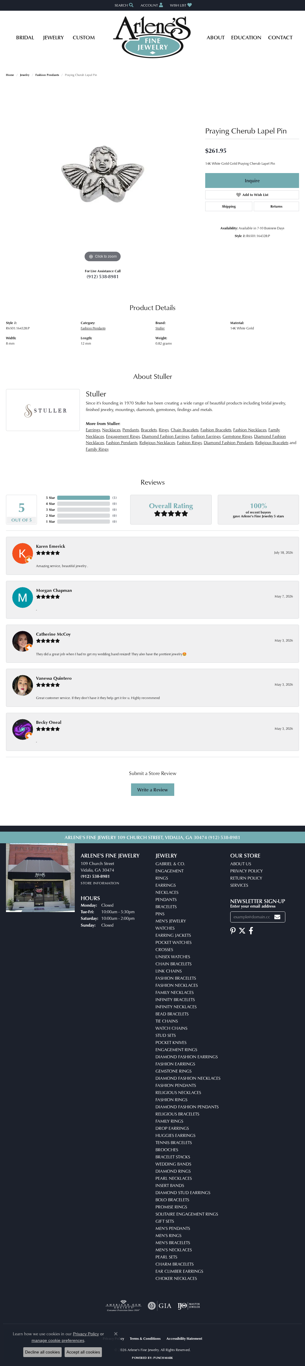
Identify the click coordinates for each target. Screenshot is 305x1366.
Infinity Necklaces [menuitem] (176, 1007)
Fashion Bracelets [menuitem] (175, 978)
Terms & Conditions (145, 1338)
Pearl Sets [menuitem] (166, 1257)
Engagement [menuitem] (169, 871)
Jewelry (53, 37)
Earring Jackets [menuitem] (173, 935)
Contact (280, 37)
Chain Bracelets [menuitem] (173, 964)
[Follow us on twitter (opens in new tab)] (242, 930)
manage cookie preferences (58, 1340)
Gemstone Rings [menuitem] (173, 1071)
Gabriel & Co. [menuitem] (170, 864)
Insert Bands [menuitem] (169, 1185)
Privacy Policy (246, 871)
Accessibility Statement (184, 1338)
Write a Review (152, 789)
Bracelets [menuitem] (166, 906)
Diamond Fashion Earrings (165, 436)
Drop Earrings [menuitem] (172, 1128)
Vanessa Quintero (53, 678)
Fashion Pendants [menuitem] (175, 1085)
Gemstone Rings (237, 436)
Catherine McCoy (53, 634)
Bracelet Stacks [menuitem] (172, 1157)
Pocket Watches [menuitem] (173, 942)
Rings (164, 429)
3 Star (50, 509)
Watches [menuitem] (165, 928)
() (114, 497)
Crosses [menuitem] (164, 949)
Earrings (93, 429)
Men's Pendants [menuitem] (172, 1228)
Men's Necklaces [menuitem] (173, 1250)
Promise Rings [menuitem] (171, 1207)
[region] (102, 174)
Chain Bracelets (184, 429)
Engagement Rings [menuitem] (176, 1049)
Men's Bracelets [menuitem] (172, 1242)
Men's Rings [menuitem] (168, 1235)
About (216, 37)
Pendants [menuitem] (166, 899)
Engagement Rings (123, 436)
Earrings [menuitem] (165, 885)
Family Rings (97, 449)
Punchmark (163, 1358)
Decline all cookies (42, 1352)
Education (246, 37)
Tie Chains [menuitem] (166, 1021)
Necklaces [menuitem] (166, 892)
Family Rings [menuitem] (169, 1121)
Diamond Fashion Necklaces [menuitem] (187, 1078)
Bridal (25, 37)
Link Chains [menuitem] (168, 971)
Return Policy (246, 878)
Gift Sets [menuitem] (164, 1221)
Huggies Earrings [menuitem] (175, 1135)
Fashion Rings (189, 442)
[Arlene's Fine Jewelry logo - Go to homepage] (152, 37)
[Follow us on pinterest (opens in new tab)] (233, 930)
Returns (276, 206)
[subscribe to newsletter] (277, 917)
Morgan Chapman (54, 590)
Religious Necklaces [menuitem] (178, 1092)
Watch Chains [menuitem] (171, 1028)
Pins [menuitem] (159, 914)
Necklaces (111, 429)
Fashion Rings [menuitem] (171, 1099)
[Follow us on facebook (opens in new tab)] (251, 930)
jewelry (24, 75)
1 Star (50, 521)
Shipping (229, 206)
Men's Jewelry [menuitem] (170, 921)
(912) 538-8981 (103, 276)
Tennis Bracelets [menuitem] (173, 1142)
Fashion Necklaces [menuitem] (176, 985)
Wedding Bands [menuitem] (173, 1164)
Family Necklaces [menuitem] (174, 992)
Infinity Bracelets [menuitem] (175, 999)
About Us (240, 864)
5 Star (50, 497)
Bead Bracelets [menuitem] (172, 1014)
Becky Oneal (48, 722)
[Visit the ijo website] (189, 1305)
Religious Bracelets (271, 442)
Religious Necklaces (157, 442)
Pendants (130, 429)
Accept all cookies (83, 1352)
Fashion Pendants (47, 75)
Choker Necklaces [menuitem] (176, 1278)
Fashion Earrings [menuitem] (175, 1064)
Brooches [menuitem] (166, 1149)
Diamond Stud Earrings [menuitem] (182, 1192)
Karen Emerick (50, 546)
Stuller (160, 328)
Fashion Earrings (205, 436)
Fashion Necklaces (249, 429)
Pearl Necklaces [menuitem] (173, 1178)
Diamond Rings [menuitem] (173, 1171)
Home (10, 75)
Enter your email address (253, 906)
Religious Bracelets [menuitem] (177, 1114)
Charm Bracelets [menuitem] (174, 1264)
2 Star (50, 515)
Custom (84, 37)
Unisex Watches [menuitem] (172, 956)
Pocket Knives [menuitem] (170, 1042)
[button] (123, 5)
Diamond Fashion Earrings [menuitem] (186, 1057)
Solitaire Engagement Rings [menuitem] (186, 1214)
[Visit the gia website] (160, 1305)
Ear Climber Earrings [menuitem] (179, 1271)
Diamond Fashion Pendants (228, 442)
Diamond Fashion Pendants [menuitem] (187, 1107)
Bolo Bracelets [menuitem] (172, 1200)
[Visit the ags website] (123, 1305)
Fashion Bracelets (215, 429)
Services (239, 885)
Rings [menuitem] (161, 878)
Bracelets (149, 429)
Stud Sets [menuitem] (165, 1035)
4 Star (50, 503)
